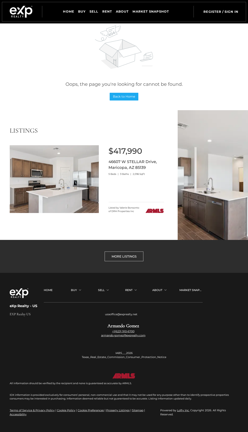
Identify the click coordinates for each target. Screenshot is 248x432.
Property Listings (118, 410)
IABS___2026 (124, 353)
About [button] (122, 11)
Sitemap (137, 410)
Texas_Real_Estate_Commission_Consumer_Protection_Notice (124, 357)
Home (68, 11)
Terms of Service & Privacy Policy (32, 410)
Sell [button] (94, 11)
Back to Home (124, 96)
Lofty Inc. (183, 410)
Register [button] (212, 12)
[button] (21, 12)
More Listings (124, 256)
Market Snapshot (151, 11)
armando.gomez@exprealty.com (123, 335)
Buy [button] (82, 11)
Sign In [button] (231, 12)
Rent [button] (107, 11)
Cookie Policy (66, 410)
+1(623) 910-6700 (123, 331)
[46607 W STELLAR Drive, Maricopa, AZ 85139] (54, 212)
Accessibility (18, 414)
